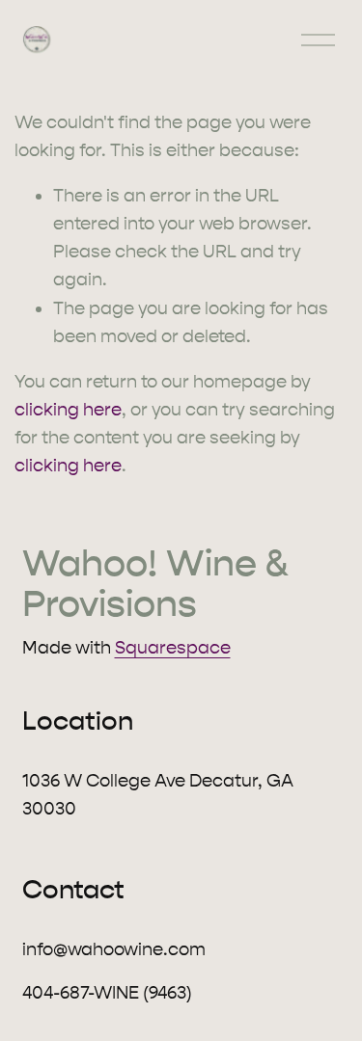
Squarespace (173, 647)
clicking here (68, 409)
